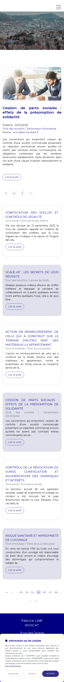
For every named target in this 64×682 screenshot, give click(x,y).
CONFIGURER (13, 673)
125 (38, 592)
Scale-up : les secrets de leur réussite (32, 274)
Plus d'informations (13, 666)
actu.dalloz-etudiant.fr (26, 132)
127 (50, 592)
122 (21, 592)
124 (32, 592)
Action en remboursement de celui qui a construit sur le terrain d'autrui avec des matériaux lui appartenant (32, 338)
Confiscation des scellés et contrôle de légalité (32, 215)
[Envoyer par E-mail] (30, 193)
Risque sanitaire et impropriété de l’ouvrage (32, 538)
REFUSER (32, 673)
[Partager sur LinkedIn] (14, 193)
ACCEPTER (50, 673)
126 (44, 592)
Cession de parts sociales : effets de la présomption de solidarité (32, 404)
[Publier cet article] (6, 193)
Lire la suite (12, 177)
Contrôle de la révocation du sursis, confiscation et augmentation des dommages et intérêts (32, 474)
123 (27, 592)
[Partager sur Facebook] (22, 193)
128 (56, 592)
